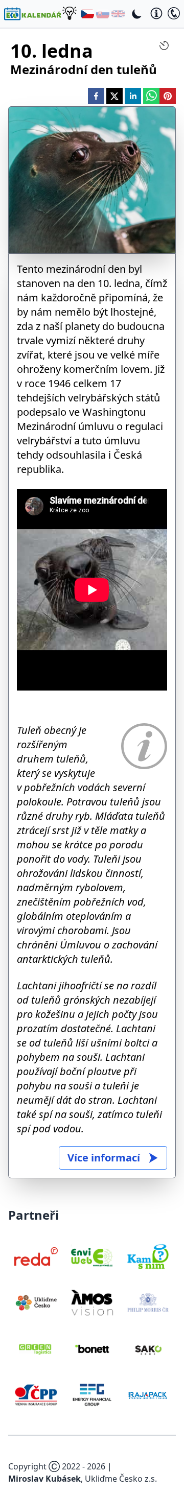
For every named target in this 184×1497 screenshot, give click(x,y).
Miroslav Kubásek (44, 1478)
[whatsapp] (151, 96)
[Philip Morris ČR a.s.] (148, 1302)
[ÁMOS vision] (91, 1302)
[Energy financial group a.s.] (91, 1395)
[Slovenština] (102, 13)
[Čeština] (87, 13)
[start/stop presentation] (164, 45)
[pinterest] (167, 96)
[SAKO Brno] (148, 1349)
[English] (118, 13)
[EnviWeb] (91, 1256)
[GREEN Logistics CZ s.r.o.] (36, 1349)
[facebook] (96, 96)
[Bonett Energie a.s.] (91, 1349)
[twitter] (114, 96)
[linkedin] (133, 96)
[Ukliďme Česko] (36, 1302)
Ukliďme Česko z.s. (121, 1478)
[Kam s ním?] (148, 1256)
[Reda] (36, 1256)
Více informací (103, 1158)
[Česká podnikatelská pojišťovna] (36, 1395)
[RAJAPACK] (148, 1395)
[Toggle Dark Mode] (137, 14)
